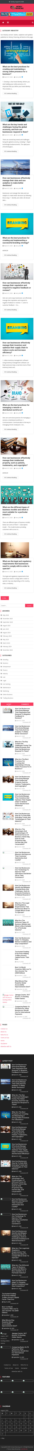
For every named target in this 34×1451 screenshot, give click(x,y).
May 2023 (6, 639)
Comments (25, 704)
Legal (4, 680)
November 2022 (8, 650)
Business (5, 663)
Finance (5, 670)
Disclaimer (4, 1043)
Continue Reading (11, 93)
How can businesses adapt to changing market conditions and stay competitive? (23, 941)
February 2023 (7, 646)
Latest (8, 704)
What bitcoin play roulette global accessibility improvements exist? (22, 984)
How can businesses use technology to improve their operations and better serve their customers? (23, 872)
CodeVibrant (24, 1449)
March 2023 (6, 643)
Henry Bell (18, 77)
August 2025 (6, 625)
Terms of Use (5, 1038)
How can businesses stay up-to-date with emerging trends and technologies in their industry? (23, 817)
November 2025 (8, 618)
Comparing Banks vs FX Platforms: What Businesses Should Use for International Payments (22, 1010)
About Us (3, 1032)
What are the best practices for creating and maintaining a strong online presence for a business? (23, 764)
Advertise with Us (6, 1046)
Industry (5, 673)
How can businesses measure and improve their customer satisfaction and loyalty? (23, 856)
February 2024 (7, 636)
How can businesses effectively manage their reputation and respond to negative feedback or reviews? (22, 713)
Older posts (6, 598)
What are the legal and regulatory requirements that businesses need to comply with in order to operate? (22, 907)
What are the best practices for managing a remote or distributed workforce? (16, 407)
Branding (5, 659)
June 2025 (6, 629)
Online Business (7, 694)
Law (4, 677)
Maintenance (7, 687)
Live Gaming (6, 684)
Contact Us (4, 1029)
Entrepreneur (7, 666)
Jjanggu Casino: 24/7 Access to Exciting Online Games (22, 996)
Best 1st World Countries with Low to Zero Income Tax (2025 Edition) (23, 970)
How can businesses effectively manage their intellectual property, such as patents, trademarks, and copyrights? (23, 781)
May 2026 (6, 615)
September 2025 (8, 622)
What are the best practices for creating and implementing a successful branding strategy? (16, 240)
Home (2, 1040)
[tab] (9, 704)
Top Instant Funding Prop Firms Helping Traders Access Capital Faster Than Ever (22, 955)
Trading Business (8, 698)
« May (2, 1438)
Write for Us (4, 1035)
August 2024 (6, 632)
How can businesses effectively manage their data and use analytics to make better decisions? (22, 730)
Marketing (6, 691)
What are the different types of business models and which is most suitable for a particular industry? (23, 925)
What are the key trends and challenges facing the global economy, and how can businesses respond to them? (23, 746)
